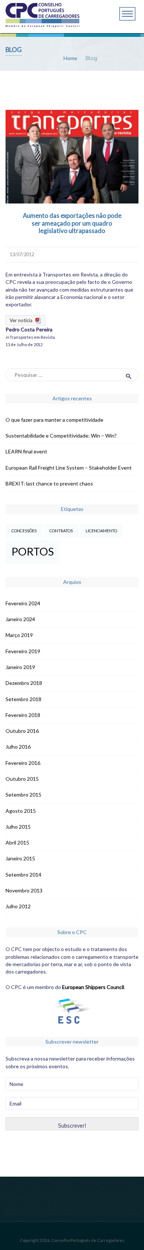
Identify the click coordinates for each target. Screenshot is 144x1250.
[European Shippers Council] (72, 1020)
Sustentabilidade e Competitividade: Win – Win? (61, 435)
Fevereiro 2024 (23, 603)
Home (70, 58)
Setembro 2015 (23, 794)
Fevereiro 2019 (23, 651)
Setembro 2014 (23, 874)
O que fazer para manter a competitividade (54, 420)
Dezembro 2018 (24, 683)
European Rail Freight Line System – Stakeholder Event (69, 467)
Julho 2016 (18, 747)
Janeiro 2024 (20, 619)
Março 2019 (19, 635)
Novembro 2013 (24, 890)
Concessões (24, 530)
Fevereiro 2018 (23, 715)
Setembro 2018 (23, 699)
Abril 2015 (17, 842)
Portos (32, 551)
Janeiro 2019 (20, 667)
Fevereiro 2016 (23, 763)
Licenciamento (101, 530)
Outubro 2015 (22, 779)
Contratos (61, 530)
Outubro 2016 (22, 731)
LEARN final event (26, 451)
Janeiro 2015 (20, 858)
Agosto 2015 (21, 811)
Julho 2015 (18, 827)
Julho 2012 (18, 906)
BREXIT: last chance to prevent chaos (49, 483)
